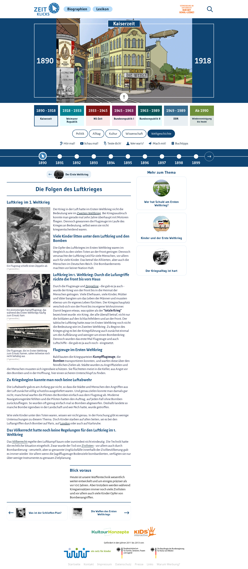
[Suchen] (210, 9)
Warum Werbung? (168, 564)
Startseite (74, 564)
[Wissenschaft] (168, 34)
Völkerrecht (19, 441)
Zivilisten (88, 445)
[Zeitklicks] (46, 9)
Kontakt (89, 564)
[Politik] (72, 50)
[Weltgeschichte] (72, 89)
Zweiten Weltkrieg (89, 213)
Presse (139, 564)
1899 (196, 162)
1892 (77, 162)
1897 (162, 162)
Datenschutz (123, 564)
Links (150, 564)
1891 (60, 162)
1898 (179, 162)
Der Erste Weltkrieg (76, 174)
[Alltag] (84, 74)
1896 (145, 162)
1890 (42, 162)
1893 (94, 162)
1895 (128, 162)
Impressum (104, 564)
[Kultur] (148, 72)
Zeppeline (92, 286)
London (65, 423)
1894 (111, 162)
